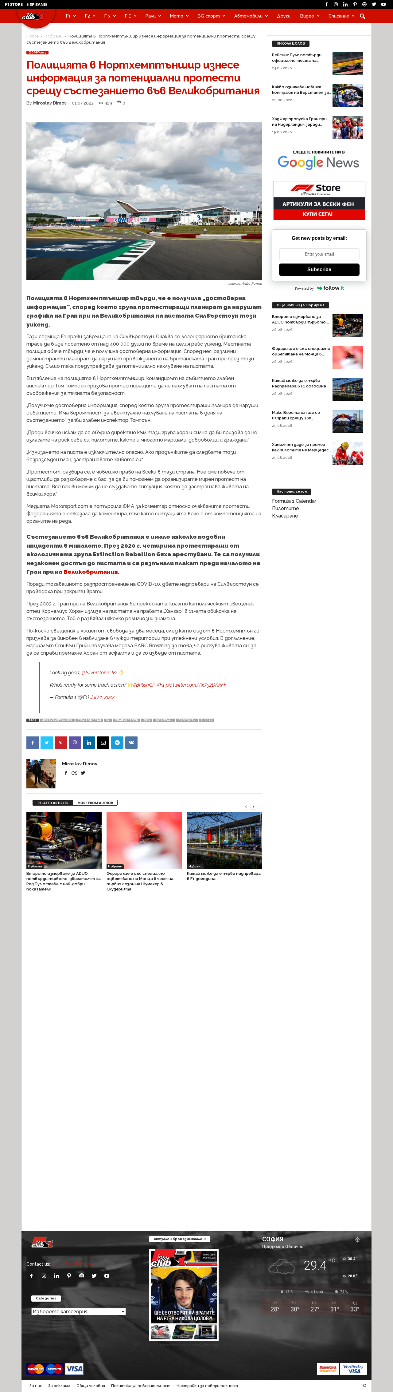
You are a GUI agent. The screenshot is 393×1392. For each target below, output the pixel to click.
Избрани (54, 36)
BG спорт (209, 15)
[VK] (131, 742)
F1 (68, 15)
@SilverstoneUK (99, 673)
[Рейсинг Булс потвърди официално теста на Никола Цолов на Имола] (348, 63)
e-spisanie (36, 4)
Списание (339, 15)
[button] (362, 16)
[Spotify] (364, 4)
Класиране (285, 516)
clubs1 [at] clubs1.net (73, 1264)
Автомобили (248, 15)
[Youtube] (383, 4)
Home (32, 36)
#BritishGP (144, 685)
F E (128, 15)
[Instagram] (336, 4)
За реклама (59, 1385)
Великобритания (91, 571)
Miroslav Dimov (50, 102)
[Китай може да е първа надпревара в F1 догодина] (224, 840)
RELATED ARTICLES (52, 802)
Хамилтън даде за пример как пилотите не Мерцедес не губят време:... (300, 450)
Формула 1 (37, 52)
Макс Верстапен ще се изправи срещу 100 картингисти (296, 418)
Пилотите (285, 508)
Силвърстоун (126, 720)
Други (283, 15)
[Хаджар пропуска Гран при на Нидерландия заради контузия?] (348, 127)
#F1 (161, 685)
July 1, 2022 (102, 697)
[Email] (103, 742)
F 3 (107, 15)
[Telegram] (117, 742)
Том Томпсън (89, 720)
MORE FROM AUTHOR (95, 802)
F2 (87, 15)
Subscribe (319, 269)
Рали (151, 15)
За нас (35, 1385)
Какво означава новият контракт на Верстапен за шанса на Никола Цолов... (300, 92)
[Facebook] (326, 4)
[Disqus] (144, 980)
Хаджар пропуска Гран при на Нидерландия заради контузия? (299, 124)
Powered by (304, 288)
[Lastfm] (75, 773)
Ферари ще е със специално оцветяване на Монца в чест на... (301, 354)
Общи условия (90, 1385)
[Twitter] (374, 4)
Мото (176, 15)
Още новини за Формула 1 (301, 305)
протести (187, 720)
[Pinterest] (355, 4)
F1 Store (14, 4)
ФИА (146, 720)
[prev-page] (246, 806)
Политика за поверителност (140, 1385)
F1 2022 (206, 720)
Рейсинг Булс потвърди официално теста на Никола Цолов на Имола (296, 60)
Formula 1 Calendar (294, 501)
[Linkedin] (345, 4)
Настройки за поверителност (207, 1385)
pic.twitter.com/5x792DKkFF (196, 685)
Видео (307, 15)
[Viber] (75, 742)
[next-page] (253, 806)
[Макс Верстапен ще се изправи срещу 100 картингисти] (348, 421)
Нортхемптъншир (57, 720)
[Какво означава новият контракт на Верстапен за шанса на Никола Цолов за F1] (348, 95)
